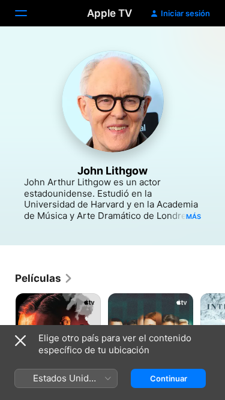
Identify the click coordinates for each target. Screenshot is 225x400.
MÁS (193, 216)
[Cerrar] (20, 340)
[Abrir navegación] (28, 13)
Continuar (168, 378)
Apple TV (109, 13)
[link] (44, 278)
